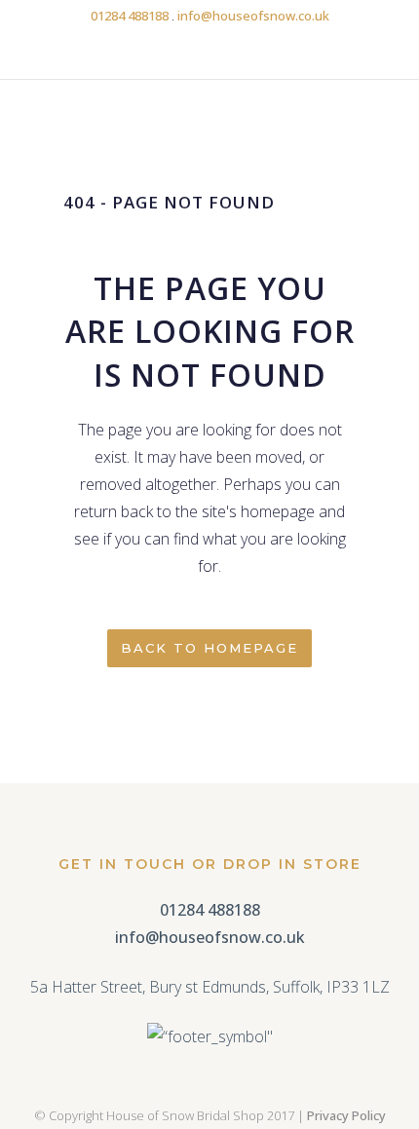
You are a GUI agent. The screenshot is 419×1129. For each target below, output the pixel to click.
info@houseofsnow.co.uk (253, 15)
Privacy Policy (346, 1115)
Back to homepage (209, 648)
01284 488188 (130, 15)
